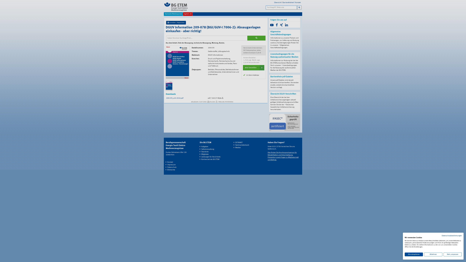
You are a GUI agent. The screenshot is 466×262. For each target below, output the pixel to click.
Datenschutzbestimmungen (452, 236)
